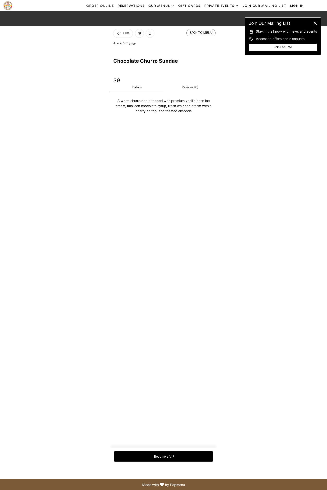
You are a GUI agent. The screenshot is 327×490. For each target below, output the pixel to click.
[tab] (137, 87)
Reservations (131, 6)
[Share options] (139, 33)
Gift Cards (189, 6)
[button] (161, 5)
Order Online (100, 6)
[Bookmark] (150, 33)
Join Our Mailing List (264, 6)
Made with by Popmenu (94, 484)
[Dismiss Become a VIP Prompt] (315, 23)
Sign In (297, 6)
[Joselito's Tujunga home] (20, 5)
